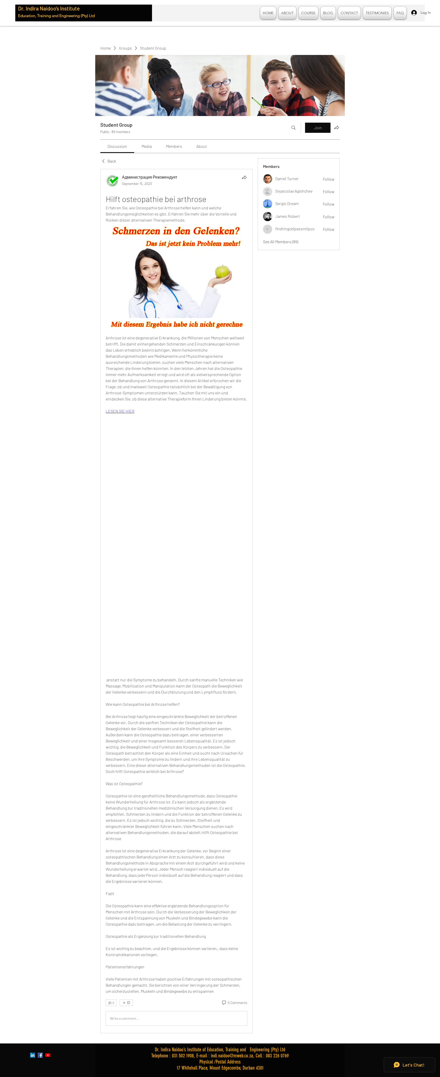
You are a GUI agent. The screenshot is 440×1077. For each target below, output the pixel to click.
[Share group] (337, 127)
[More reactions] (126, 1002)
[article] (176, 601)
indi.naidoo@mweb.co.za (232, 1056)
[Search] (294, 128)
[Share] (244, 177)
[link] (117, 146)
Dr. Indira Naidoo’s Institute (49, 8)
